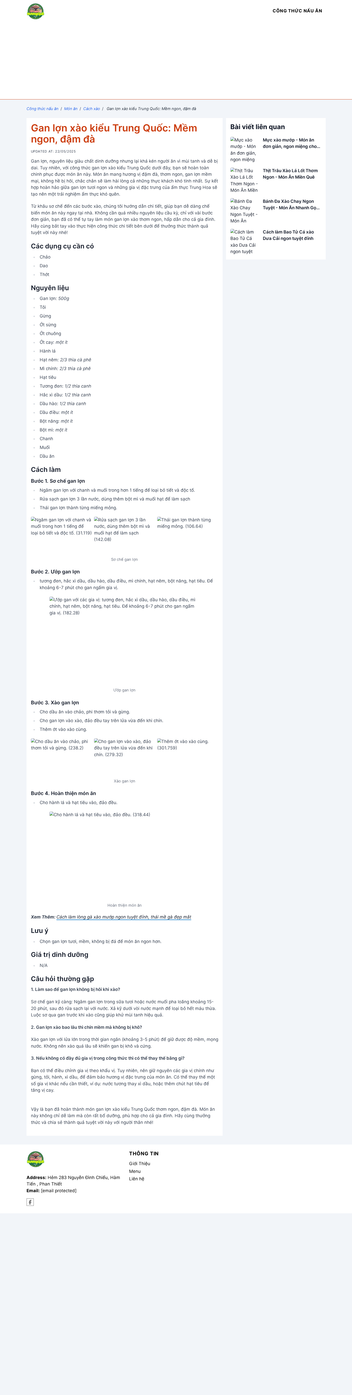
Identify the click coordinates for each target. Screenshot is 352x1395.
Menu (135, 1171)
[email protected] (59, 1190)
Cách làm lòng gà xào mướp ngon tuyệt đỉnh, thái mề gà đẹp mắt (123, 917)
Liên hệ (136, 1178)
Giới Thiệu (139, 1163)
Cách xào (91, 108)
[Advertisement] (176, 60)
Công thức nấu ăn (42, 108)
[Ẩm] (30, 1202)
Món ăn (71, 108)
